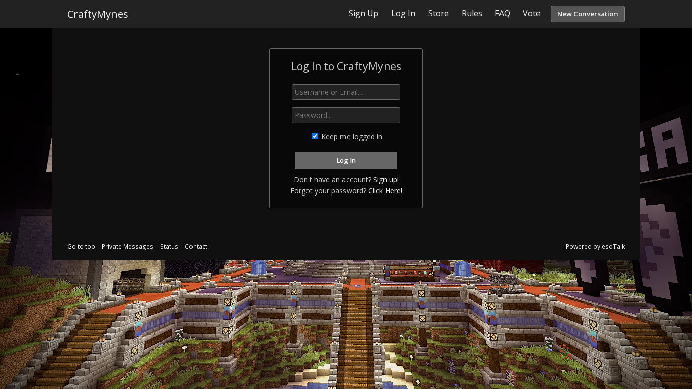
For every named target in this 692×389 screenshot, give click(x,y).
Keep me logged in (350, 136)
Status (169, 246)
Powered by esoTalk (595, 246)
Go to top (81, 246)
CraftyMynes (97, 14)
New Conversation (587, 13)
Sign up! (386, 179)
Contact (196, 246)
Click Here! (385, 191)
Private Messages (127, 246)
